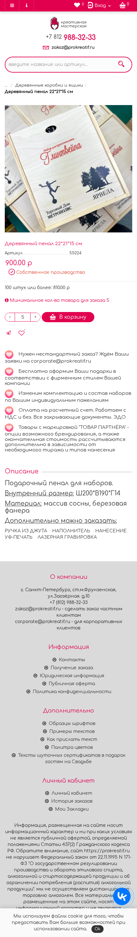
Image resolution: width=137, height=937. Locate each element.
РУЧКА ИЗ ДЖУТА (26, 531)
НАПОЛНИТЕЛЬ (71, 531)
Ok (97, 929)
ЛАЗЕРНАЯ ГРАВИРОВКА (67, 537)
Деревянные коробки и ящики (49, 85)
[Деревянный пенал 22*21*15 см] (68, 168)
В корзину (72, 317)
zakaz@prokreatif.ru (73, 47)
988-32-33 (71, 37)
